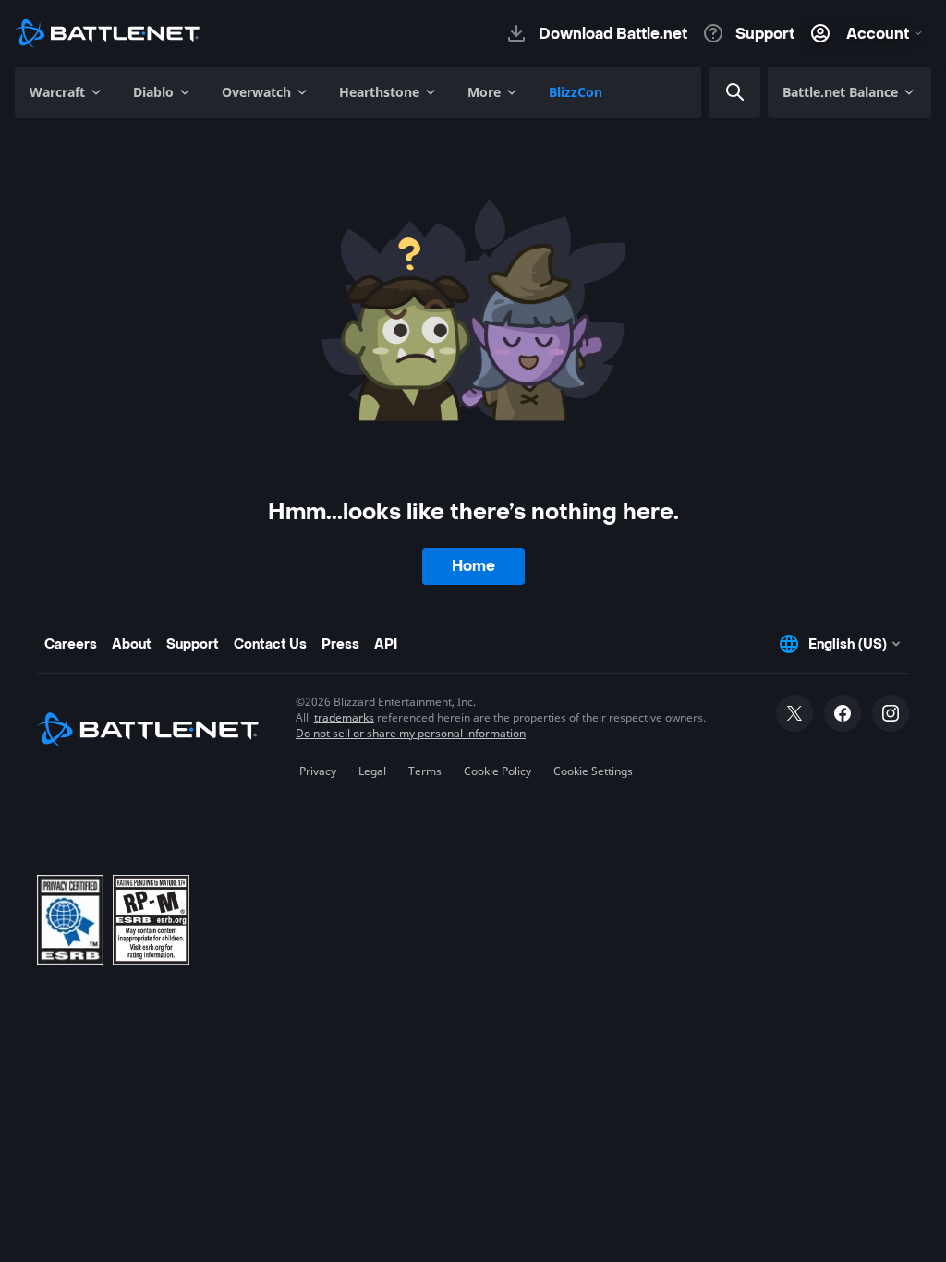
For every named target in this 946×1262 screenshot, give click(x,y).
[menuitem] (66, 92)
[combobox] (761, 92)
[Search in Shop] (735, 92)
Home (473, 566)
